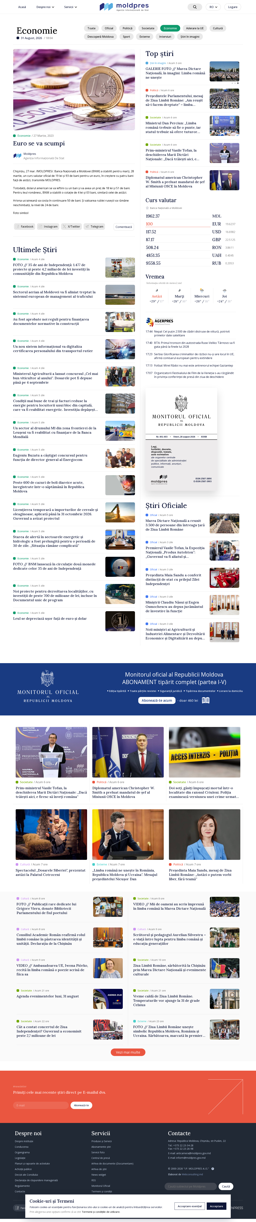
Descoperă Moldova (100, 37)
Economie (37, 30)
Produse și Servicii (101, 1141)
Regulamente (22, 1185)
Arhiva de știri (99, 1169)
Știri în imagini (190, 37)
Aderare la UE (195, 28)
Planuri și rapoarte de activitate (32, 1163)
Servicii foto (98, 1152)
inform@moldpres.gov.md (190, 1157)
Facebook (27, 226)
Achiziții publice (23, 1169)
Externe (144, 37)
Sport (126, 37)
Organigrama (22, 1152)
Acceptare (216, 1206)
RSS (93, 1180)
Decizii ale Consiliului (26, 1174)
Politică (127, 28)
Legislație (20, 1158)
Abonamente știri (101, 1146)
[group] (192, 71)
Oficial (109, 28)
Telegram (97, 226)
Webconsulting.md (192, 1174)
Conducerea (21, 1146)
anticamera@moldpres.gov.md (193, 1153)
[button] (232, 83)
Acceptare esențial (190, 1206)
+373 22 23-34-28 (183, 1145)
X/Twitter (74, 226)
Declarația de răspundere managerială (36, 1180)
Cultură (218, 28)
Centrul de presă (100, 1158)
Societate (148, 28)
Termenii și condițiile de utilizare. (101, 1211)
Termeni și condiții (101, 1191)
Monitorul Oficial (100, 1185)
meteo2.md (175, 283)
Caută (226, 1186)
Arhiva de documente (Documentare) (112, 1163)
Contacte (20, 1191)
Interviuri (165, 37)
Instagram (50, 226)
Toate (91, 28)
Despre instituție (24, 1141)
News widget (98, 1174)
